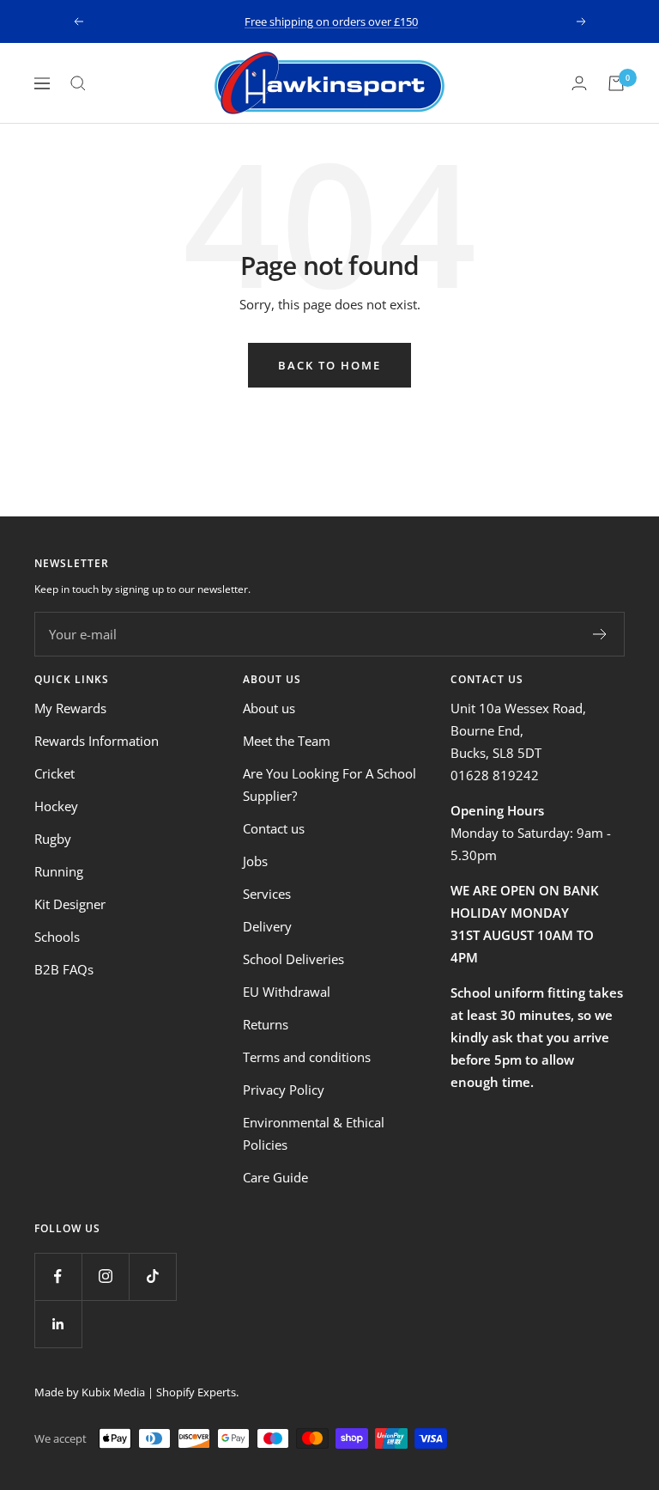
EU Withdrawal (286, 991)
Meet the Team (286, 740)
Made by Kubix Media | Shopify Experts (135, 1392)
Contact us (274, 828)
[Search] (78, 83)
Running (58, 871)
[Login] (579, 83)
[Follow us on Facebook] (58, 1276)
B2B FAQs (64, 969)
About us (269, 708)
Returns (265, 1024)
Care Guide (275, 1177)
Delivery (267, 926)
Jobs (255, 861)
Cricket (54, 773)
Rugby (52, 838)
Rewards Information (96, 740)
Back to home (329, 365)
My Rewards (70, 708)
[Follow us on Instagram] (105, 1276)
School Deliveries (293, 959)
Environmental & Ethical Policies (313, 1133)
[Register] (600, 634)
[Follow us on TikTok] (152, 1276)
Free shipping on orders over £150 (331, 21)
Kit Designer (70, 904)
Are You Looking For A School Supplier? (329, 784)
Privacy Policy (283, 1089)
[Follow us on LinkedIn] (58, 1323)
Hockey (56, 806)
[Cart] (616, 83)
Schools (57, 936)
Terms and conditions (307, 1057)
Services (267, 893)
